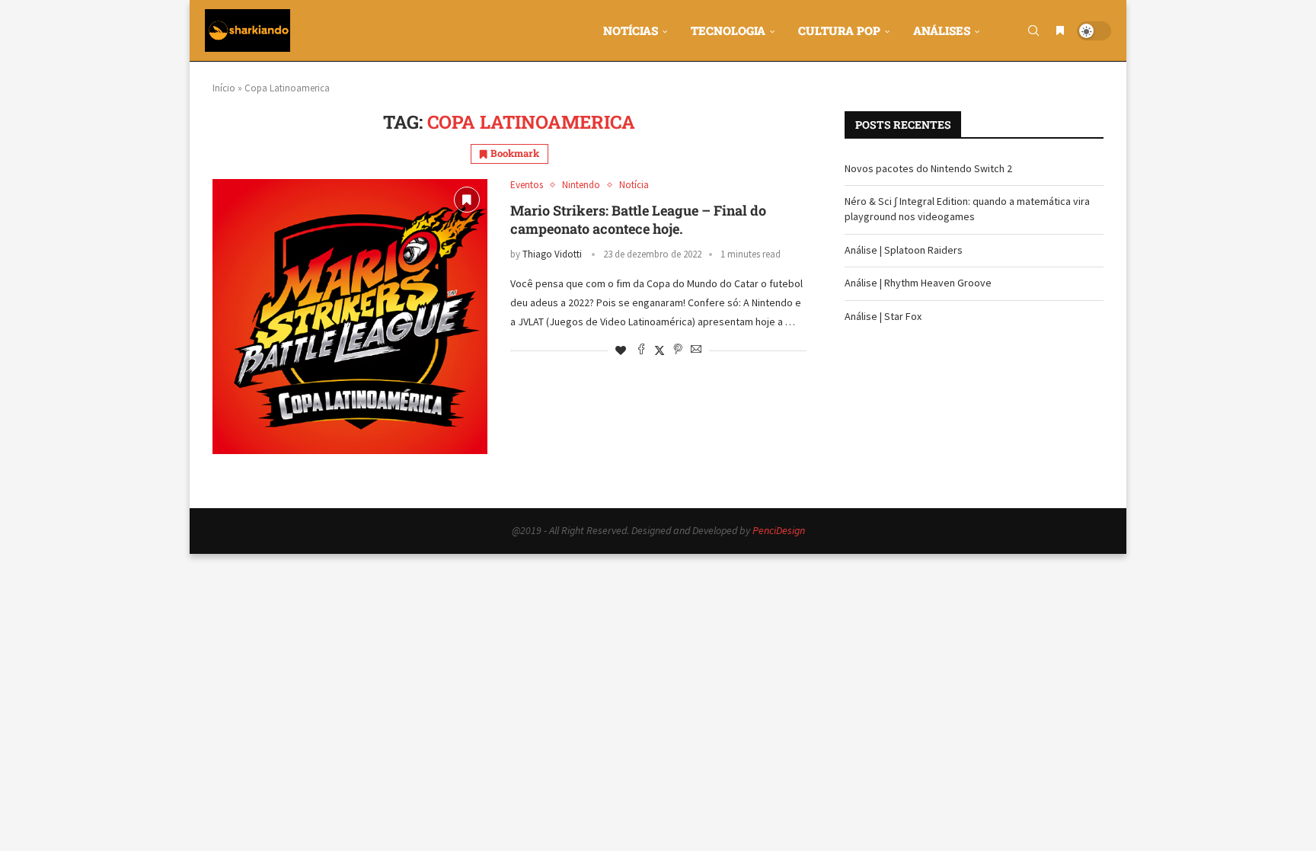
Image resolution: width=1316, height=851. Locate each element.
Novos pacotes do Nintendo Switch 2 (928, 168)
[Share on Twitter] (659, 350)
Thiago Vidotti (552, 254)
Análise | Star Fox (883, 316)
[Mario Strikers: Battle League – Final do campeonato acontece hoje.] (349, 316)
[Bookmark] (1060, 30)
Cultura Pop (839, 30)
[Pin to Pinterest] (677, 350)
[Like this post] (620, 350)
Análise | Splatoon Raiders (904, 250)
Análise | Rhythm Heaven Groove (918, 283)
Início (223, 88)
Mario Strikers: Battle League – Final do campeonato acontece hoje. (638, 219)
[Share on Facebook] (641, 350)
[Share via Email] (696, 350)
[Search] (1033, 30)
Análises (941, 30)
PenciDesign (778, 530)
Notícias (630, 30)
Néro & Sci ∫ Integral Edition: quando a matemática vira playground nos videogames (967, 208)
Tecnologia (728, 30)
